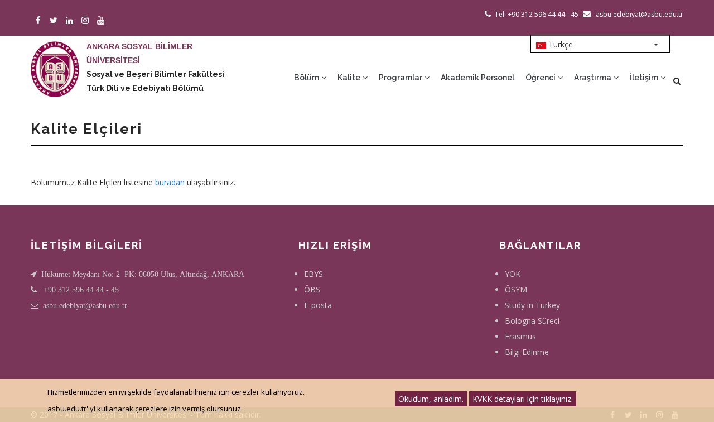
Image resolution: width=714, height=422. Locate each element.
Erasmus (520, 336)
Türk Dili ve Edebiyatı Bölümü (145, 88)
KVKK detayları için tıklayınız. (522, 399)
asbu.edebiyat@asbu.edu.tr (85, 305)
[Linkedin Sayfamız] (71, 21)
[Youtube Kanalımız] (102, 21)
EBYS (313, 273)
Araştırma (593, 77)
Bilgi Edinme (527, 352)
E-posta (318, 305)
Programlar (401, 77)
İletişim (645, 77)
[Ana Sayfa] (55, 58)
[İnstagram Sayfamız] (86, 21)
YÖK (512, 273)
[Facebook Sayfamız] (39, 21)
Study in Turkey (532, 305)
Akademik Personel (477, 77)
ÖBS (312, 289)
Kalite (349, 77)
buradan (170, 182)
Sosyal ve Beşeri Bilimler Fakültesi (155, 74)
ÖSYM (516, 289)
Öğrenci (541, 77)
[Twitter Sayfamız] (55, 21)
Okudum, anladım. (431, 399)
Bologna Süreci (532, 320)
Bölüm (307, 77)
